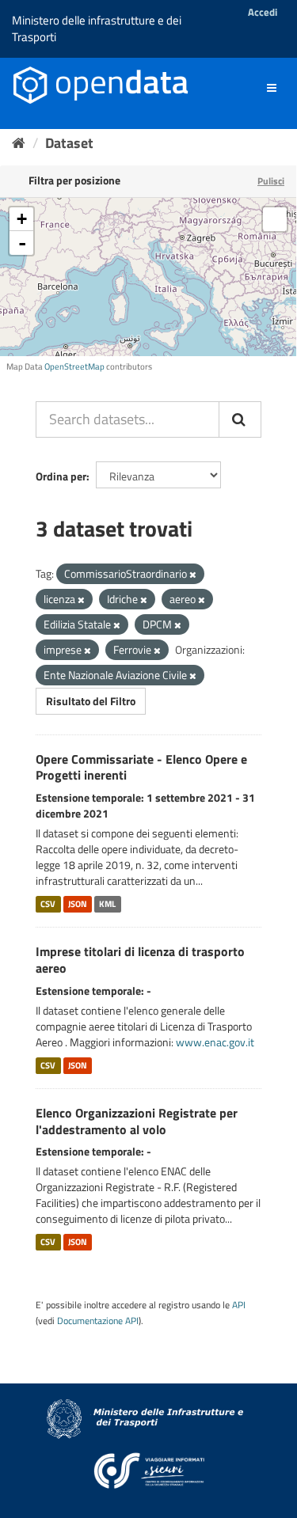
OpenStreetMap (74, 366)
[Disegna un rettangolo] (275, 219)
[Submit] (240, 419)
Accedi (262, 12)
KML (107, 904)
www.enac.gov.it (215, 1042)
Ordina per (61, 476)
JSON (77, 904)
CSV (47, 904)
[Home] (18, 143)
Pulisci (270, 180)
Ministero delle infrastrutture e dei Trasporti (96, 28)
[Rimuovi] (192, 574)
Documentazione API (98, 1321)
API (239, 1305)
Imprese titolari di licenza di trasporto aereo (140, 959)
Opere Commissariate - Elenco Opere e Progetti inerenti (141, 767)
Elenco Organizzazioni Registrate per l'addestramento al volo (137, 1121)
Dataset (69, 143)
